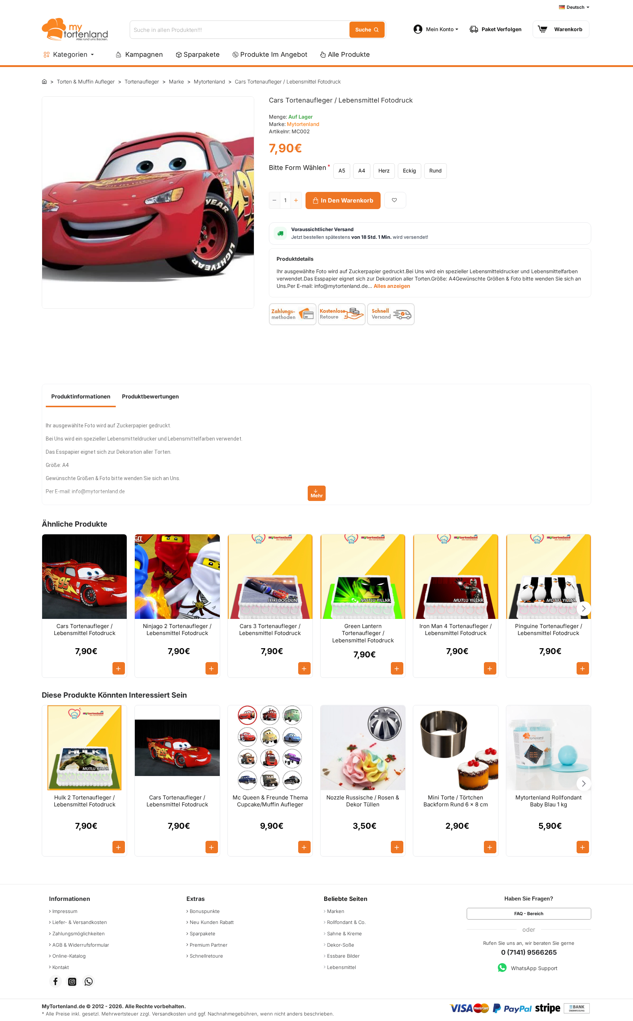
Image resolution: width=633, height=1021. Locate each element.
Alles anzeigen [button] (392, 286)
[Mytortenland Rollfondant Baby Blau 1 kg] (548, 747)
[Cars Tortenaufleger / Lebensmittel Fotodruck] (84, 576)
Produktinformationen (80, 396)
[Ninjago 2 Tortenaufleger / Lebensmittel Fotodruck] (177, 576)
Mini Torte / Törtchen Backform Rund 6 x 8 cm (455, 801)
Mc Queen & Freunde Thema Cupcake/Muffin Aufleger (270, 801)
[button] (343, 200)
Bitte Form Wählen (297, 167)
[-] (274, 200)
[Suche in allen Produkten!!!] (367, 30)
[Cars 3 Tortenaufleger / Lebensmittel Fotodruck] (270, 576)
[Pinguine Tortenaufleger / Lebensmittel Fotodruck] (548, 576)
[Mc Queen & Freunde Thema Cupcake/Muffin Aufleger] (270, 747)
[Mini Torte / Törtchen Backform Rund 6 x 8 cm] (455, 747)
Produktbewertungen (150, 396)
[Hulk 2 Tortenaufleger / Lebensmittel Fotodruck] (84, 747)
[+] (295, 200)
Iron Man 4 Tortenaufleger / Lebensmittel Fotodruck (455, 630)
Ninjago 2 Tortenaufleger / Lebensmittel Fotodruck (177, 630)
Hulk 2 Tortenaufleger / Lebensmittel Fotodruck (84, 801)
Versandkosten (169, 1014)
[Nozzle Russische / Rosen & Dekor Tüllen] (363, 747)
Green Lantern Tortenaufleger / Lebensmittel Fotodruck (363, 633)
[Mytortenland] (44, 81)
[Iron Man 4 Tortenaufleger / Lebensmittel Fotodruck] (455, 576)
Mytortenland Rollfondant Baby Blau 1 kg (548, 801)
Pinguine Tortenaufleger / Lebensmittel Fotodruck (548, 630)
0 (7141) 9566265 (529, 952)
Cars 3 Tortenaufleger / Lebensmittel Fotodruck (270, 630)
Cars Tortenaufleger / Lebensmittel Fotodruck (84, 630)
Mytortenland (303, 124)
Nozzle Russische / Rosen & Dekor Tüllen (362, 801)
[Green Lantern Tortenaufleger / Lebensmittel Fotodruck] (363, 576)
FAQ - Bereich (528, 913)
